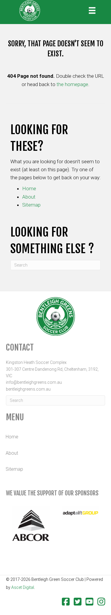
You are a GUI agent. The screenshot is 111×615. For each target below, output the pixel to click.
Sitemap (31, 205)
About (29, 197)
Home (29, 188)
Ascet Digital (22, 587)
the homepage (72, 84)
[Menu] (92, 10)
